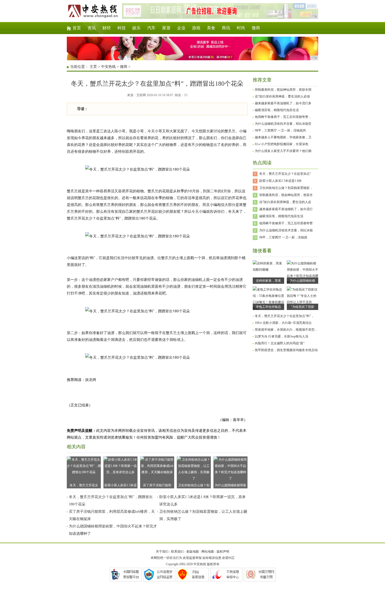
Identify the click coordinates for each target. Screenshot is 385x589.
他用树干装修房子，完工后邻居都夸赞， (283, 117)
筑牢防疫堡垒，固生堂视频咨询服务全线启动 (286, 350)
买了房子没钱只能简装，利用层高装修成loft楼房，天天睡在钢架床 (157, 485)
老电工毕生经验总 (268, 307)
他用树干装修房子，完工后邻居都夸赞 (286, 223)
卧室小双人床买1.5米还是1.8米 (280, 181)
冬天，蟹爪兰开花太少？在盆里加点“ (285, 174)
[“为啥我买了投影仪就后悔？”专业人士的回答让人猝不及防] (302, 302)
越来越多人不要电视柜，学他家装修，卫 (283, 137)
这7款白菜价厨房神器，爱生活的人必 (285, 202)
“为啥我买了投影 (302, 307)
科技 (121, 28)
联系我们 (177, 551)
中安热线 (108, 67)
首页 (77, 28)
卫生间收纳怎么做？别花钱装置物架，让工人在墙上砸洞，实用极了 (194, 485)
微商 (256, 28)
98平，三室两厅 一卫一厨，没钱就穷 (280, 130)
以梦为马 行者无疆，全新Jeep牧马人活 (281, 336)
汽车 (151, 28)
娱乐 (136, 28)
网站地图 (207, 551)
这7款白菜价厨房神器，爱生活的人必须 (282, 96)
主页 (93, 67)
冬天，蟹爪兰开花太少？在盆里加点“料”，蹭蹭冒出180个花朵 (84, 485)
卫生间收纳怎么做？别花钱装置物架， (286, 188)
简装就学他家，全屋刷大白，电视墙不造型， (286, 329)
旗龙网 (90, 380)
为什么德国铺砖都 (302, 280)
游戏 (196, 28)
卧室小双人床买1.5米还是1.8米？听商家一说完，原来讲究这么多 (120, 485)
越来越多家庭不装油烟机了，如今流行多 (283, 103)
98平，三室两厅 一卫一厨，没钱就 (283, 237)
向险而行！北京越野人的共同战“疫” (280, 343)
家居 (166, 28)
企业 (181, 28)
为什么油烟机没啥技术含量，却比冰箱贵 (283, 124)
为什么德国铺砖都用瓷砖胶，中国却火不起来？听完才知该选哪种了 (230, 485)
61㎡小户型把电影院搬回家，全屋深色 (281, 144)
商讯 (226, 28)
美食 (211, 28)
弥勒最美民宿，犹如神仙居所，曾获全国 (283, 89)
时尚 (241, 28)
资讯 (91, 28)
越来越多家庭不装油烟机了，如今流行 (286, 209)
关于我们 (162, 551)
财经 (106, 28)
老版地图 (192, 551)
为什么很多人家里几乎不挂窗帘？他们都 (283, 151)
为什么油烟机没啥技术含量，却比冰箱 (286, 230)
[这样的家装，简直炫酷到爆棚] (268, 269)
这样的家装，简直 (268, 280)
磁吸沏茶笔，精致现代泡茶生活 (277, 110)
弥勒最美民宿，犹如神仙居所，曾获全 (286, 195)
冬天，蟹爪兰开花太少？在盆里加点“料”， (284, 316)
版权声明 (223, 551)
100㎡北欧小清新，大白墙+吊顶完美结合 (283, 323)
